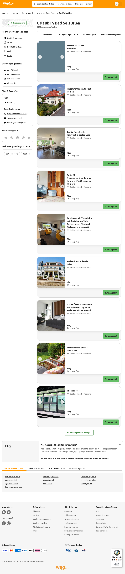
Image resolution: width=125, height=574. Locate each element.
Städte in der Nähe (57, 468)
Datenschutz (101, 523)
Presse (35, 531)
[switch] (117, 564)
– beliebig (51, 4)
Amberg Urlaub (86, 484)
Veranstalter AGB (102, 515)
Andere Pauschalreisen (14, 468)
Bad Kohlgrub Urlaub (50, 477)
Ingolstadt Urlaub (11, 484)
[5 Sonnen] (29, 138)
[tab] (14, 469)
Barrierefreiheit (101, 531)
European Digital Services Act (107, 527)
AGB (97, 511)
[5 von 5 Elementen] (40, 57)
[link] (79, 61)
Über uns (36, 511)
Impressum (100, 519)
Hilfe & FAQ (68, 511)
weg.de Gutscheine (71, 519)
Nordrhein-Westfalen (46, 13)
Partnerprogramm (71, 527)
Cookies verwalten (40, 523)
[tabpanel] (62, 482)
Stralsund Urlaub (11, 480)
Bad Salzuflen (42, 4)
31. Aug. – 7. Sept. (65, 4)
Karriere (36, 515)
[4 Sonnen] (23, 138)
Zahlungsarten (70, 515)
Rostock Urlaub (48, 480)
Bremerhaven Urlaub (89, 480)
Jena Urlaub (47, 484)
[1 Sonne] (6, 138)
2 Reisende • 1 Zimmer (83, 4)
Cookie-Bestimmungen (42, 519)
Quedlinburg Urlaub (88, 477)
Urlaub (15, 13)
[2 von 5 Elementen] (62, 57)
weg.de (5, 13)
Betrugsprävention (71, 535)
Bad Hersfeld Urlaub (12, 477)
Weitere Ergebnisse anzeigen (79, 433)
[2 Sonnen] (12, 138)
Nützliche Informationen (73, 531)
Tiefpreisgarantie (71, 523)
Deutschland (27, 13)
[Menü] (121, 549)
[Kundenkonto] (118, 3)
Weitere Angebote (77, 468)
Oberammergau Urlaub (13, 487)
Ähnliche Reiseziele (36, 468)
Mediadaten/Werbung (41, 527)
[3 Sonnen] (17, 138)
